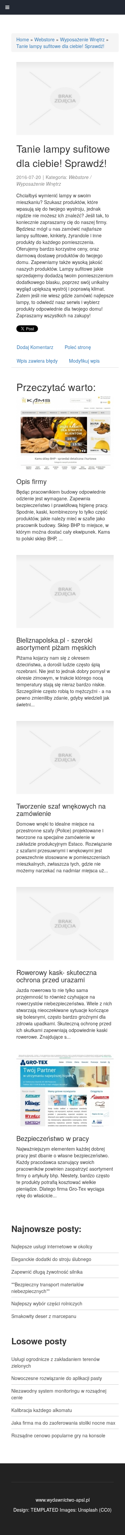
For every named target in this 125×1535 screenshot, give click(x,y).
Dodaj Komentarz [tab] (35, 347)
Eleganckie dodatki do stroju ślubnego (51, 1259)
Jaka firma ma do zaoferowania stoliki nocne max (63, 1422)
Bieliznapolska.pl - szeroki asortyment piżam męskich (56, 643)
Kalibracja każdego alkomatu (41, 1410)
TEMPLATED (44, 1509)
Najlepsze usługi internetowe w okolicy (51, 1246)
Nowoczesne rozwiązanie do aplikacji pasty (56, 1378)
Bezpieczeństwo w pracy (52, 1138)
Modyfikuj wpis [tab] (84, 360)
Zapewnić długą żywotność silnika (47, 1271)
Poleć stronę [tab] (78, 347)
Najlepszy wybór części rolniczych (46, 1303)
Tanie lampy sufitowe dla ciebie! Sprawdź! (60, 46)
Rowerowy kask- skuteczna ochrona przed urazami (56, 975)
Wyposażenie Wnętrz (82, 39)
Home (22, 39)
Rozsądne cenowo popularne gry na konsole (58, 1435)
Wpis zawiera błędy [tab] (37, 360)
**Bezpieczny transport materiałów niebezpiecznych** (47, 1287)
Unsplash (88, 1509)
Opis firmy (31, 481)
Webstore (44, 39)
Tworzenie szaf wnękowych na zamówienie (61, 809)
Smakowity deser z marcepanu (43, 1316)
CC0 (105, 1509)
